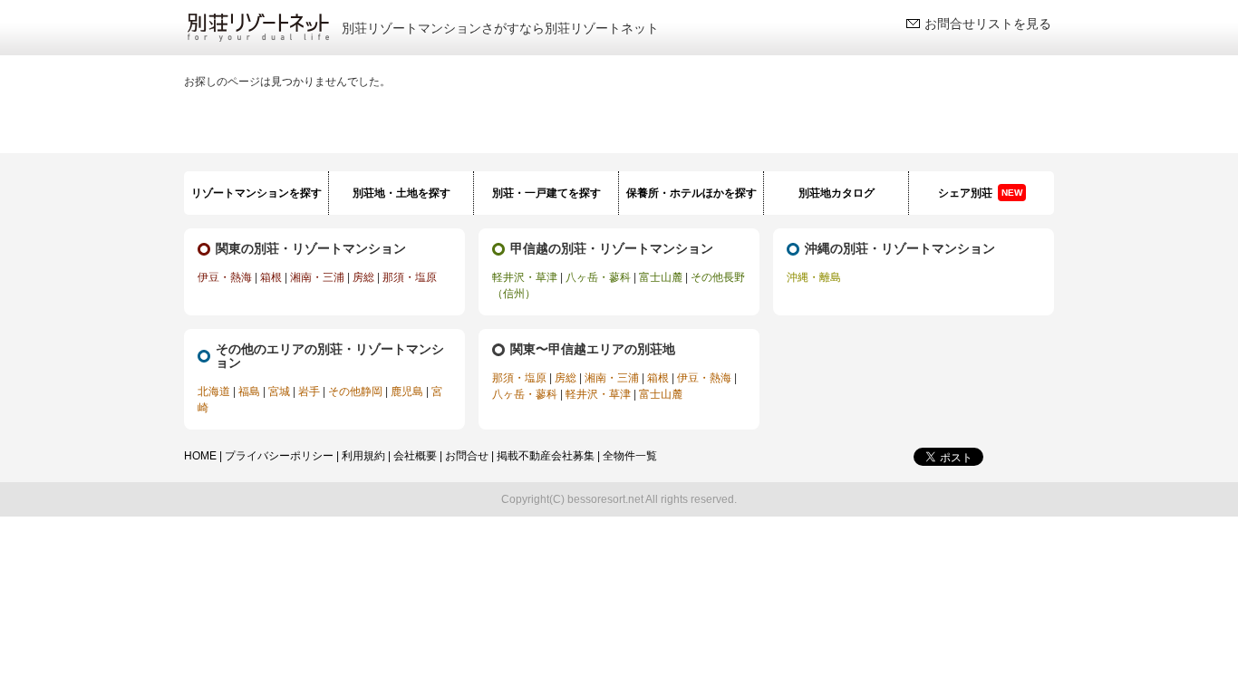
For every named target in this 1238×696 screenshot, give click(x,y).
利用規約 (363, 456)
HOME (200, 456)
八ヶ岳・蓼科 (598, 277)
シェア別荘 (980, 193)
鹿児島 (407, 391)
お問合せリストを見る (987, 23)
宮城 (279, 391)
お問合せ (466, 456)
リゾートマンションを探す (256, 193)
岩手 (309, 391)
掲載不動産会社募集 (546, 456)
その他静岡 (355, 391)
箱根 (271, 277)
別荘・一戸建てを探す (546, 193)
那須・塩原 (409, 277)
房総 (363, 277)
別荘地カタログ (836, 193)
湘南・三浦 (317, 277)
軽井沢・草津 (524, 277)
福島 (249, 391)
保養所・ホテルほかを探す (691, 193)
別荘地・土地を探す (401, 193)
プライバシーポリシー (279, 456)
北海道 (214, 391)
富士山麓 (660, 277)
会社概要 (415, 456)
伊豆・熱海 (225, 277)
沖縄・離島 (814, 277)
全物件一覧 (630, 456)
